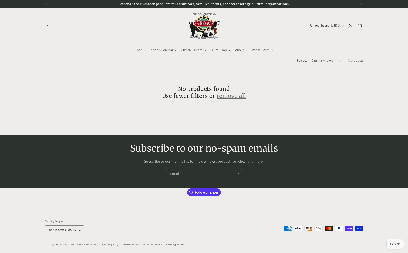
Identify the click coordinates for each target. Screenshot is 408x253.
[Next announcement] (362, 4)
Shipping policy (175, 244)
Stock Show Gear (64, 245)
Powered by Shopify (86, 245)
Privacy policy (130, 244)
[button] (49, 26)
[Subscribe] (237, 174)
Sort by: (301, 60)
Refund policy (110, 244)
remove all (231, 95)
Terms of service (152, 244)
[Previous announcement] (46, 4)
